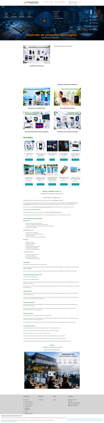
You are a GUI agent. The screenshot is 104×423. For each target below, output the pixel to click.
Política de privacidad (28, 401)
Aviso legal (27, 399)
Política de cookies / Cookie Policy (9, 421)
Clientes (26, 411)
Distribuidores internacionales (27, 409)
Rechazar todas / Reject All (84, 419)
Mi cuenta (41, 399)
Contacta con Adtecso (73, 405)
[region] (52, 418)
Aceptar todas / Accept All (97, 419)
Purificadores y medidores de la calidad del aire (67, 84)
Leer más (52, 159)
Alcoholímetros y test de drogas (37, 65)
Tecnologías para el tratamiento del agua (36, 108)
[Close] (103, 415)
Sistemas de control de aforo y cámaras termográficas (36, 131)
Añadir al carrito (29, 159)
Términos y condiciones (29, 403)
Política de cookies (28, 406)
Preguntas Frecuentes (29, 413)
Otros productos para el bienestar (67, 108)
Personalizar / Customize (73, 419)
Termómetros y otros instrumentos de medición (67, 131)
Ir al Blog (55, 399)
